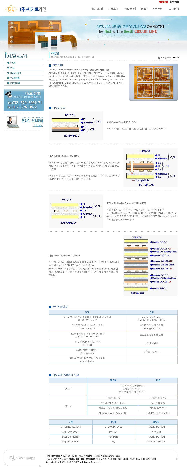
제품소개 (113, 8)
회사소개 (97, 8)
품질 (143, 8)
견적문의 (157, 8)
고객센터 (174, 8)
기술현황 (130, 8)
